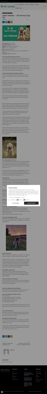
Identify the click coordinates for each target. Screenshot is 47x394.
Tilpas (23, 197)
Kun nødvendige (15, 203)
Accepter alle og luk (31, 203)
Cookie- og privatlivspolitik (15, 197)
